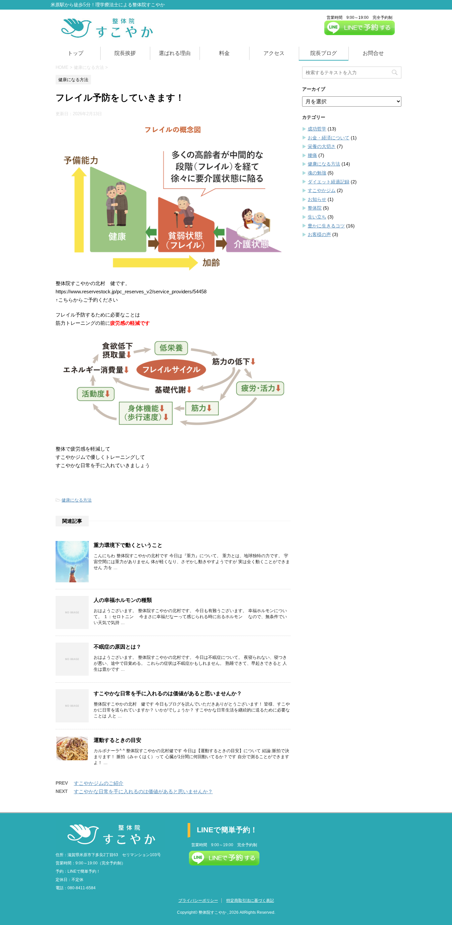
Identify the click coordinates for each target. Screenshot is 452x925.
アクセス (274, 53)
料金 (224, 53)
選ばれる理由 (175, 53)
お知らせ (317, 199)
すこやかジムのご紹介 (98, 783)
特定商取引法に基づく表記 (250, 900)
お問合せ (373, 53)
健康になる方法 (77, 500)
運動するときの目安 (120, 740)
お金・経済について (328, 137)
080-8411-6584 (82, 888)
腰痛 (312, 155)
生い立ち (317, 216)
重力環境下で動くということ (128, 545)
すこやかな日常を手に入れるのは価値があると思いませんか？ (168, 693)
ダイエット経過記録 (328, 181)
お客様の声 (319, 234)
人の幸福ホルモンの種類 (123, 600)
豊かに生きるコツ (326, 225)
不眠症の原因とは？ (117, 647)
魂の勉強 (317, 172)
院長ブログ (323, 53)
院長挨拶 (125, 53)
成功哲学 (317, 128)
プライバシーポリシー (198, 900)
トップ (75, 53)
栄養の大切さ (322, 146)
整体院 (315, 208)
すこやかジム (322, 190)
